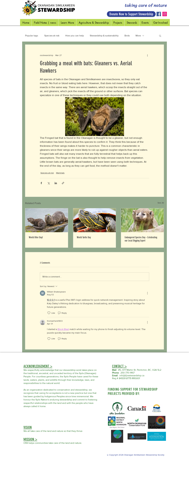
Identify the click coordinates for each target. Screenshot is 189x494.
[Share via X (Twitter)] (48, 183)
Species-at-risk (51, 35)
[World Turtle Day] (94, 220)
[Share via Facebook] (41, 183)
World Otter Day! (36, 237)
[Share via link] (63, 183)
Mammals (60, 173)
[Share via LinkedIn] (55, 183)
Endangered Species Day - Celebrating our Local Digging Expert (141, 239)
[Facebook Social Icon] (159, 14)
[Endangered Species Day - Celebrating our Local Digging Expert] (142, 220)
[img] (156, 408)
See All (161, 203)
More (138, 35)
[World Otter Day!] (46, 220)
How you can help (74, 35)
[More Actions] (147, 293)
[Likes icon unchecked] (49, 313)
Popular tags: (31, 35)
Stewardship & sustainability (104, 35)
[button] (160, 35)
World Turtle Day (84, 237)
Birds (127, 35)
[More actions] (147, 55)
